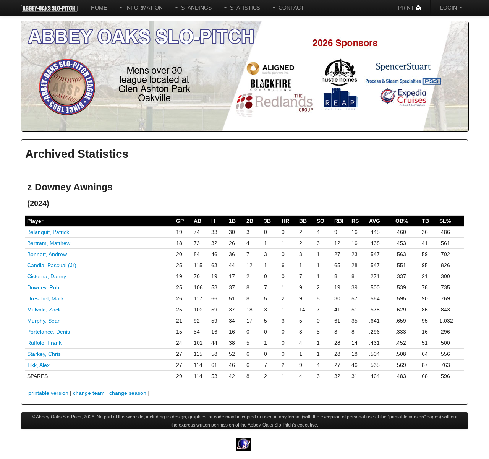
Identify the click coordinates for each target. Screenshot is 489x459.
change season (127, 393)
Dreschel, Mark (45, 298)
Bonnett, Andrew (47, 254)
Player (35, 221)
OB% (401, 221)
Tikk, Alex (38, 365)
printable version (48, 393)
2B (249, 221)
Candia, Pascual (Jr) (51, 265)
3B (267, 221)
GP (180, 221)
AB (197, 221)
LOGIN (449, 8)
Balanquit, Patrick (48, 232)
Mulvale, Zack (44, 310)
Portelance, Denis (48, 332)
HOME (99, 8)
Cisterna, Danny (46, 276)
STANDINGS (195, 8)
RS (355, 221)
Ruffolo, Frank (44, 343)
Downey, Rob (43, 287)
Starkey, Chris (44, 354)
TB (425, 221)
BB (303, 221)
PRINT (407, 8)
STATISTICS (243, 8)
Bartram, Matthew (48, 243)
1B (232, 221)
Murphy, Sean (44, 321)
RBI (338, 221)
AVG (374, 221)
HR (285, 221)
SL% (445, 221)
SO (320, 221)
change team (89, 393)
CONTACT (289, 8)
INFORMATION (142, 8)
